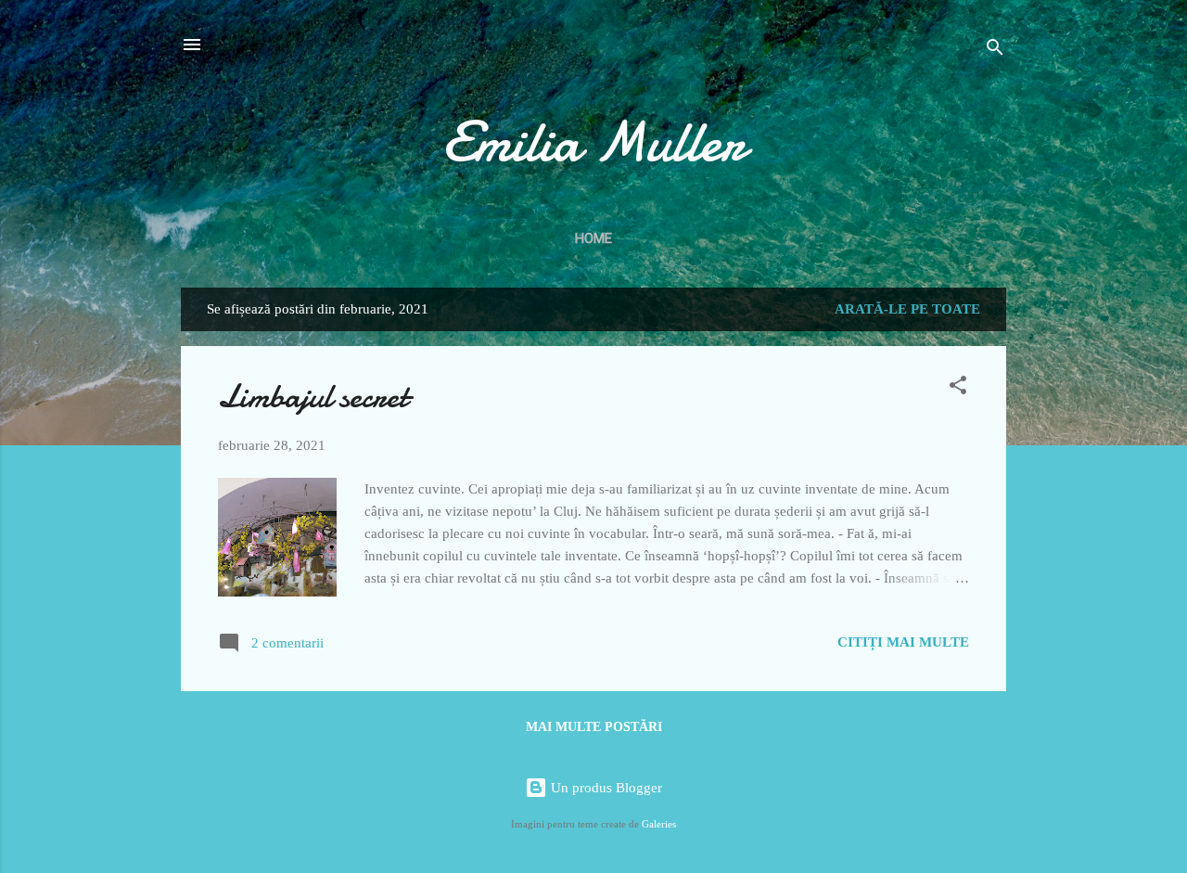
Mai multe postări (594, 727)
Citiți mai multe (903, 642)
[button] (958, 388)
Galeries (659, 824)
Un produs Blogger (604, 787)
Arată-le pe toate (907, 309)
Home (593, 238)
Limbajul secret (313, 396)
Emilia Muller (594, 142)
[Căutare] (995, 50)
